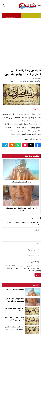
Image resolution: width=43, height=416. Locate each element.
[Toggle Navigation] (40, 6)
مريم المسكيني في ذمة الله (21, 182)
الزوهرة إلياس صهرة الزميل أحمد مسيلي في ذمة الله (21, 209)
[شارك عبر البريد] (24, 145)
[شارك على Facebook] (37, 145)
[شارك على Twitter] (31, 145)
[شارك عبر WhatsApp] (18, 145)
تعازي (31, 66)
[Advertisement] (21, 40)
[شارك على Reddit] (11, 145)
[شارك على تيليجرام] (5, 145)
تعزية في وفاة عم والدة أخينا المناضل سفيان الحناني (14, 318)
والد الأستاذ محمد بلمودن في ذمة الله (14, 309)
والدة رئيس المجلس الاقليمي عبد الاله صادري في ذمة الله (14, 328)
